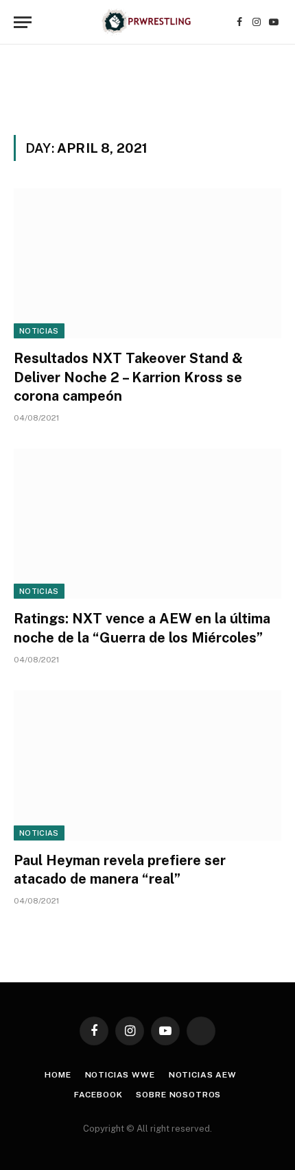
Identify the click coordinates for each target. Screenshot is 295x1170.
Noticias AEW (203, 1075)
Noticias (39, 331)
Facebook (98, 1094)
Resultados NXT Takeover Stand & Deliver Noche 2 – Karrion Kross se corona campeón (128, 376)
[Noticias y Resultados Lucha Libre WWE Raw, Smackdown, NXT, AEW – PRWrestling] (147, 22)
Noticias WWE (120, 1075)
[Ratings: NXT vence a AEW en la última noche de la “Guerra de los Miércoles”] (147, 524)
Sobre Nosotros (178, 1094)
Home (58, 1075)
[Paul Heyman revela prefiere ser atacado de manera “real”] (147, 765)
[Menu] (23, 22)
